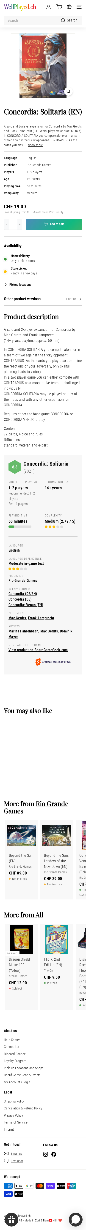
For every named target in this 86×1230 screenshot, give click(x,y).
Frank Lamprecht (41, 618)
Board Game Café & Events (22, 1075)
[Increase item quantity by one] (19, 224)
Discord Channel (15, 1054)
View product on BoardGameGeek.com (38, 650)
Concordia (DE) (19, 599)
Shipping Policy (14, 1101)
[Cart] (59, 7)
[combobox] (43, 20)
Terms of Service (16, 1122)
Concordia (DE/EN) (22, 594)
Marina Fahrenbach (23, 631)
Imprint (9, 1129)
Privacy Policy (13, 1115)
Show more (35, 145)
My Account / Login (17, 1082)
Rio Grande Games (39, 165)
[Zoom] (68, 91)
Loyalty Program (15, 1061)
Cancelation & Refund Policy (23, 1108)
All (39, 914)
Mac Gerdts (17, 618)
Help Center (12, 1040)
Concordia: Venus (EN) (25, 605)
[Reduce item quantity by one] (6, 224)
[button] (76, 1220)
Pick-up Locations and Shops (24, 1068)
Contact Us (11, 1047)
